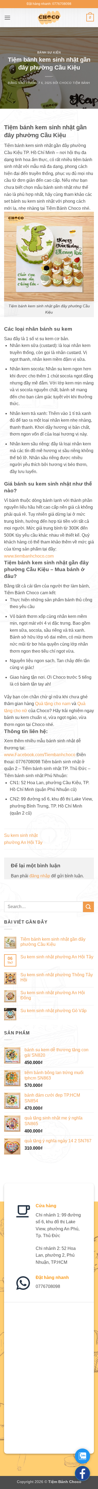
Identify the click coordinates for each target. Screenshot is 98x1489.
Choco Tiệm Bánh (74, 83)
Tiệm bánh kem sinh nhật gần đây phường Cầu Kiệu (52, 942)
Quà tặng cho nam (53, 703)
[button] (7, 17)
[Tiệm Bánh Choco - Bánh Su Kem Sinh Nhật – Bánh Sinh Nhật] (49, 17)
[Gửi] (88, 907)
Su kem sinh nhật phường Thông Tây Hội (56, 977)
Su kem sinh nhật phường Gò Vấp (53, 1010)
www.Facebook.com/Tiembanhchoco (39, 754)
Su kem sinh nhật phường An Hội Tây (56, 957)
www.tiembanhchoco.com (29, 556)
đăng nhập (39, 876)
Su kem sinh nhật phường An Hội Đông (52, 995)
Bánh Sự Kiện (49, 52)
